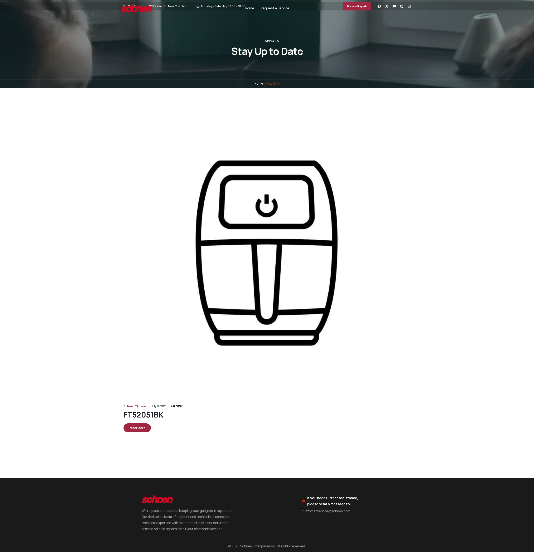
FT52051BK (143, 415)
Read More (137, 428)
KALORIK (176, 406)
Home (258, 83)
